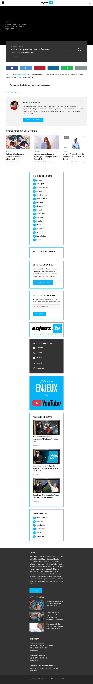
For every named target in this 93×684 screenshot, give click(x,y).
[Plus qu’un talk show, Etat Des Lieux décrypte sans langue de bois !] (36, 627)
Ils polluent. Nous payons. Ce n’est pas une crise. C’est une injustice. (46, 496)
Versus (20, 46)
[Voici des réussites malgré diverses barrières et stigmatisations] (18, 142)
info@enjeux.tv (34, 650)
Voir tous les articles (33, 119)
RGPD (62, 678)
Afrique (14, 46)
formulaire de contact (44, 668)
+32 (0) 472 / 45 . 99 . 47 (38, 658)
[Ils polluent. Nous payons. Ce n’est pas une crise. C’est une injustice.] (46, 486)
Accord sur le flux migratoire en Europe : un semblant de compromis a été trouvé (54, 616)
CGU (59, 678)
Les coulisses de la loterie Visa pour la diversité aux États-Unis (54, 603)
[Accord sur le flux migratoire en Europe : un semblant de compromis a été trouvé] (36, 616)
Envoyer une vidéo (43, 282)
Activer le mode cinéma (80, 54)
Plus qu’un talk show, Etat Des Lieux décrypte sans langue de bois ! (54, 626)
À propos (36, 590)
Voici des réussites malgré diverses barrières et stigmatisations (16, 156)
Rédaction (18, 162)
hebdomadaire (20, 74)
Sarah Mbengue (81, 162)
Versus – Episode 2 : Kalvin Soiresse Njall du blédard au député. (73, 156)
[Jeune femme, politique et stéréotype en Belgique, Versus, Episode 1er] (46, 142)
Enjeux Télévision (51, 678)
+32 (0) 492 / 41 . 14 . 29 (38, 648)
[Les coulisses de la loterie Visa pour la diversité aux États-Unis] (36, 605)
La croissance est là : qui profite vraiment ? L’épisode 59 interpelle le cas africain (45, 468)
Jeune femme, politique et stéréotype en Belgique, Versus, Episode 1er (46, 156)
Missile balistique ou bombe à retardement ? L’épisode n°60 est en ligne (45, 439)
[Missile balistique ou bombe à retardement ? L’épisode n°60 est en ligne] (46, 427)
